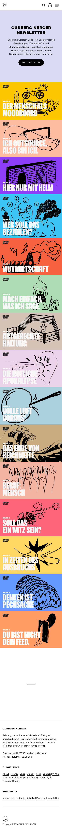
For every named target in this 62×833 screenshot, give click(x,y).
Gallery (30, 773)
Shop (22, 773)
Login (16, 781)
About (6, 773)
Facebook (19, 798)
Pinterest (41, 798)
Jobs (11, 777)
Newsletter (53, 798)
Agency (14, 773)
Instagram (8, 798)
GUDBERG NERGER (28, 824)
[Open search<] (43, 5)
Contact (47, 773)
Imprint (18, 777)
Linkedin (30, 798)
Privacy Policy (31, 777)
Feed (38, 773)
